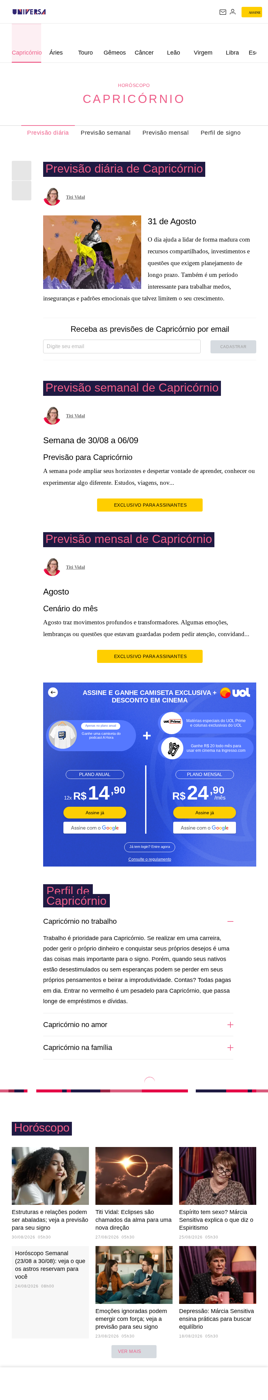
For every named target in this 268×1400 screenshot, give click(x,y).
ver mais (129, 1351)
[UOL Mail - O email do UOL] (223, 12)
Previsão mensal (165, 132)
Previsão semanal (106, 132)
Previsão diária (48, 132)
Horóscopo (134, 85)
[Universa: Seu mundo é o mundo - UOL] (29, 12)
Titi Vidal (75, 197)
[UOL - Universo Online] (50, 12)
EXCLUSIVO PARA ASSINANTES (150, 505)
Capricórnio (134, 99)
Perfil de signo (221, 132)
